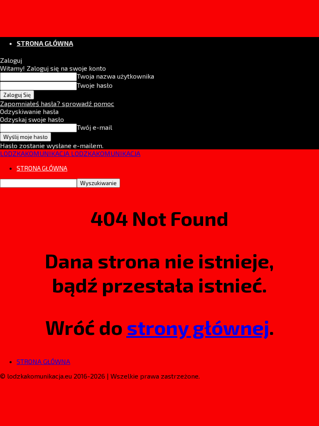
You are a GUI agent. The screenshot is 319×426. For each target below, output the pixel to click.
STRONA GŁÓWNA (45, 43)
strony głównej (198, 327)
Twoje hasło (95, 85)
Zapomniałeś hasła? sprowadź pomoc (57, 103)
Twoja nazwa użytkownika (115, 76)
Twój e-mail (94, 127)
